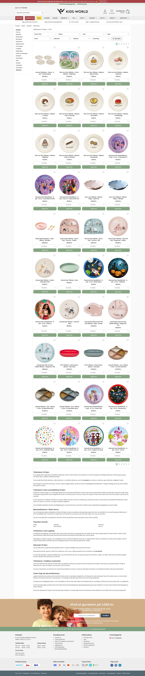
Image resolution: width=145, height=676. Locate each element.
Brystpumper (19, 36)
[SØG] (43, 12)
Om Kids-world (88, 637)
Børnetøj (64, 18)
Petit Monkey (57, 526)
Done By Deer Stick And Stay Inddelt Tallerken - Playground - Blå (45, 365)
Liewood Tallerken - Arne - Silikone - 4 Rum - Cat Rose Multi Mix (118, 365)
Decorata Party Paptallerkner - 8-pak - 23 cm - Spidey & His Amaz (93, 449)
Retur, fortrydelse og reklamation (64, 641)
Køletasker (18, 55)
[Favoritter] (54, 48)
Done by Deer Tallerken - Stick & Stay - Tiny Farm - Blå (94, 239)
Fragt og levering (60, 639)
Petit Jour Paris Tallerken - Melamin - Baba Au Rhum (94, 73)
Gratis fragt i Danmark (31, 22)
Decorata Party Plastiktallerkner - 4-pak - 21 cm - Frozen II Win (93, 407)
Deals (39, 18)
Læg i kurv (45, 84)
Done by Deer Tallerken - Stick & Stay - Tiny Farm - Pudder (69, 239)
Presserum (87, 641)
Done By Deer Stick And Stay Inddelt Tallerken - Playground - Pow (118, 323)
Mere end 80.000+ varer (116, 22)
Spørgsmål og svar (89, 643)
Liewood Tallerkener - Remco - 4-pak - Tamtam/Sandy (45, 73)
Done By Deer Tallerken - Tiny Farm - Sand (69, 322)
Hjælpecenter (59, 645)
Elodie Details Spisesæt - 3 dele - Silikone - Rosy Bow (45, 239)
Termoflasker (19, 67)
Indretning (123, 18)
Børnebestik (19, 39)
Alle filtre (118, 38)
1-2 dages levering (93, 22)
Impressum (102, 673)
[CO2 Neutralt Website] (95, 665)
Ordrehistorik (59, 643)
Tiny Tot (100, 526)
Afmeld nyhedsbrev (89, 645)
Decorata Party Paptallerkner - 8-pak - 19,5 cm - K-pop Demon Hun (69, 197)
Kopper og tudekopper (22, 53)
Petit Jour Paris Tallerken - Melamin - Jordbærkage (118, 114)
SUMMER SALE (30, 18)
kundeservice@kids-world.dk (28, 637)
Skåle (17, 60)
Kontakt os (58, 637)
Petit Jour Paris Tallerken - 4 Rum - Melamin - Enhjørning (69, 73)
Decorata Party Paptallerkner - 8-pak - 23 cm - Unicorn (118, 449)
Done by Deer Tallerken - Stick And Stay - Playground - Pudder (118, 239)
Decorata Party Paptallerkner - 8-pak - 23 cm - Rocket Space (93, 281)
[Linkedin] (120, 665)
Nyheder (47, 18)
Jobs (85, 639)
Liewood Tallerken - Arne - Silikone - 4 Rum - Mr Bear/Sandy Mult (45, 407)
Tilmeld (105, 615)
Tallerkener (36, 26)
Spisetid (29, 26)
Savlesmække (19, 58)
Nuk (34, 526)
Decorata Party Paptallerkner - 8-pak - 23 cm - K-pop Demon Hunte (45, 197)
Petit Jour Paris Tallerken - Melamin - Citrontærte (94, 114)
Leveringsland (111, 673)
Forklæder (18, 48)
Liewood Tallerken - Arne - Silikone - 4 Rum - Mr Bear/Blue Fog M (69, 407)
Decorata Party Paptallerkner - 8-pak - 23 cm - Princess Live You (69, 449)
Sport (82, 18)
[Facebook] (111, 665)
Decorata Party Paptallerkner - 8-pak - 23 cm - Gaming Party (118, 407)
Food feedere (19, 46)
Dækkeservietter (20, 44)
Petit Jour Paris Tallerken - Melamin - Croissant (45, 114)
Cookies (118, 673)
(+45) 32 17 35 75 (25, 639)
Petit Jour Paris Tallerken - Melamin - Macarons (118, 73)
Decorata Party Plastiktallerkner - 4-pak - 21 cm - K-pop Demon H (118, 156)
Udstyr (102, 18)
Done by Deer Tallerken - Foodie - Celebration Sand (45, 281)
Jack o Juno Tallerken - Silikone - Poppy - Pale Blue (118, 197)
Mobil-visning (126, 673)
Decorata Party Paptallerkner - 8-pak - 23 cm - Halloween (118, 281)
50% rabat (19, 18)
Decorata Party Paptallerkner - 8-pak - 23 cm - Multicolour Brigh (44, 449)
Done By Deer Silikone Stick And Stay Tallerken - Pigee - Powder (94, 322)
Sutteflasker (19, 65)
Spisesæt (18, 63)
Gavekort (86, 647)
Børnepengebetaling (61, 649)
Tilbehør (92, 18)
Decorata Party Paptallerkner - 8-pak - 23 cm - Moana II (44, 322)
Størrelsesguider (59, 647)
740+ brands (75, 22)
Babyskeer (18, 34)
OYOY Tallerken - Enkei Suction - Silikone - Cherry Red (69, 365)
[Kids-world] (72, 11)
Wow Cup (101, 524)
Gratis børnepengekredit (55, 22)
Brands (55, 18)
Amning (18, 32)
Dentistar (56, 524)
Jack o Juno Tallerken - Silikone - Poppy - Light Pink (94, 197)
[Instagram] (116, 665)
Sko (73, 18)
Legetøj (112, 18)
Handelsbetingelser (81, 673)
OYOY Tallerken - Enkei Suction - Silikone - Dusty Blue (93, 365)
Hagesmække (19, 51)
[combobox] (45, 80)
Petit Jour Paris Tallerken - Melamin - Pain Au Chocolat (69, 114)
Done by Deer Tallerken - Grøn (69, 280)
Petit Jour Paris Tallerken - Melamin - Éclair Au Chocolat (69, 156)
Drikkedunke (19, 41)
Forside (17, 26)
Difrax (35, 524)
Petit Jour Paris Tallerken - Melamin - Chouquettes (94, 156)
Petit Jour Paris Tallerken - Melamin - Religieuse (45, 156)
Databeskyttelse (93, 673)
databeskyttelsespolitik (98, 629)
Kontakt (18, 635)
